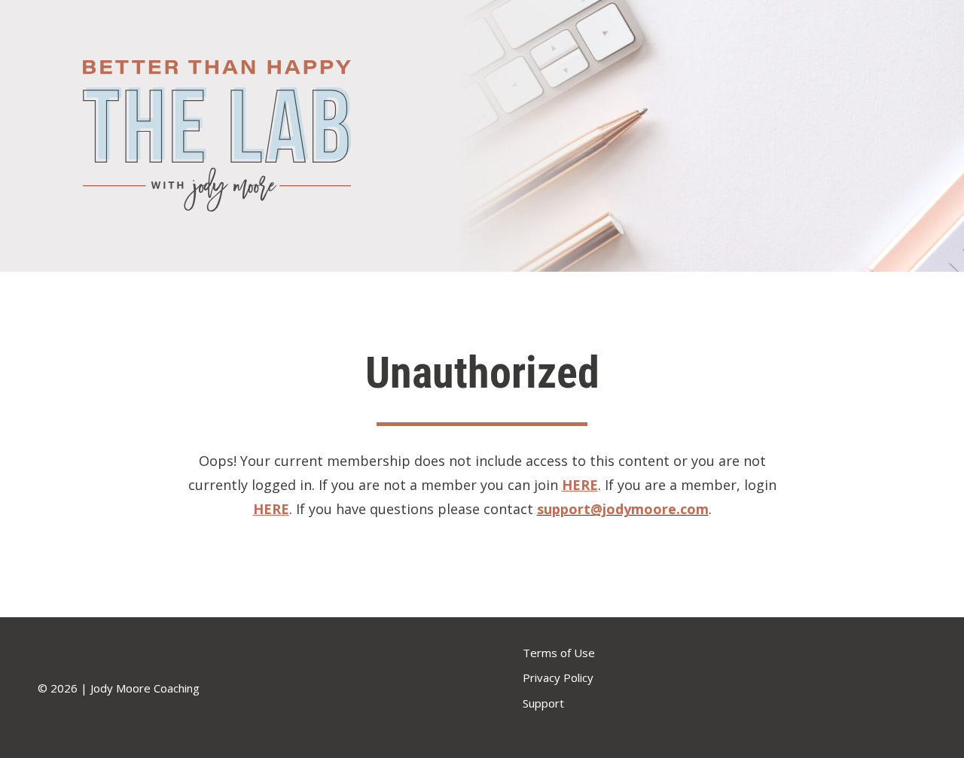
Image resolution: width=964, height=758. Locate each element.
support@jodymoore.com (623, 509)
